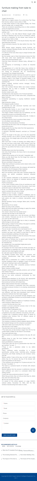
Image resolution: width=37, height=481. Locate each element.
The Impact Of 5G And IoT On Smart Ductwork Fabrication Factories (10, 458)
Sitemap (20, 478)
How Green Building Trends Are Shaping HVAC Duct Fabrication (28, 454)
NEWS (3, 446)
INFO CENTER (10, 446)
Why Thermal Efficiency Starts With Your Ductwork (28, 450)
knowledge (18, 446)
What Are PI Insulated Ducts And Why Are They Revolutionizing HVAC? (12, 450)
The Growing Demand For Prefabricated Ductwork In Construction (10, 454)
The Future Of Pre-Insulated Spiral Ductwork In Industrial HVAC (28, 458)
